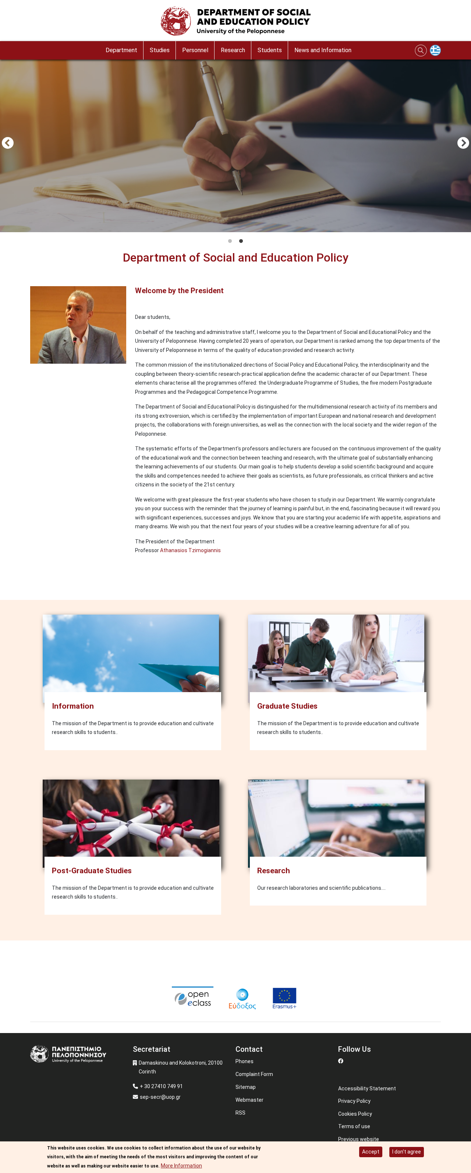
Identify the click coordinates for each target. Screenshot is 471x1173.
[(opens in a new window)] (193, 998)
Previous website (358, 1139)
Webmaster (249, 1100)
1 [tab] (230, 241)
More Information (181, 1166)
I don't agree (406, 1152)
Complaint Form (254, 1074)
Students (270, 50)
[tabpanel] (235, 144)
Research (233, 50)
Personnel (195, 50)
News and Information (322, 50)
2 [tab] (241, 241)
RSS (240, 1113)
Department (121, 50)
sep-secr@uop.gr (160, 1097)
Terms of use (354, 1126)
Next (463, 143)
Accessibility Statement (367, 1088)
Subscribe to (33, 579)
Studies (160, 50)
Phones (245, 1061)
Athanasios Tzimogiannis (190, 550)
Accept (370, 1152)
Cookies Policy (355, 1114)
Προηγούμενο (7, 143)
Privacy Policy (354, 1101)
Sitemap (246, 1087)
